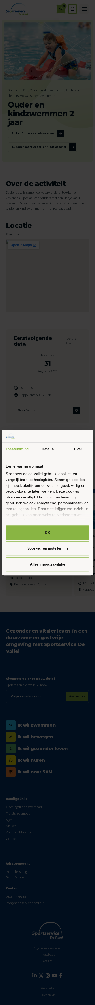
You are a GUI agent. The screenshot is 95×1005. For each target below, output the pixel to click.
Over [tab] (78, 449)
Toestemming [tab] (17, 449)
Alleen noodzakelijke (47, 564)
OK (47, 532)
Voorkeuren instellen (44, 548)
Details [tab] (48, 449)
